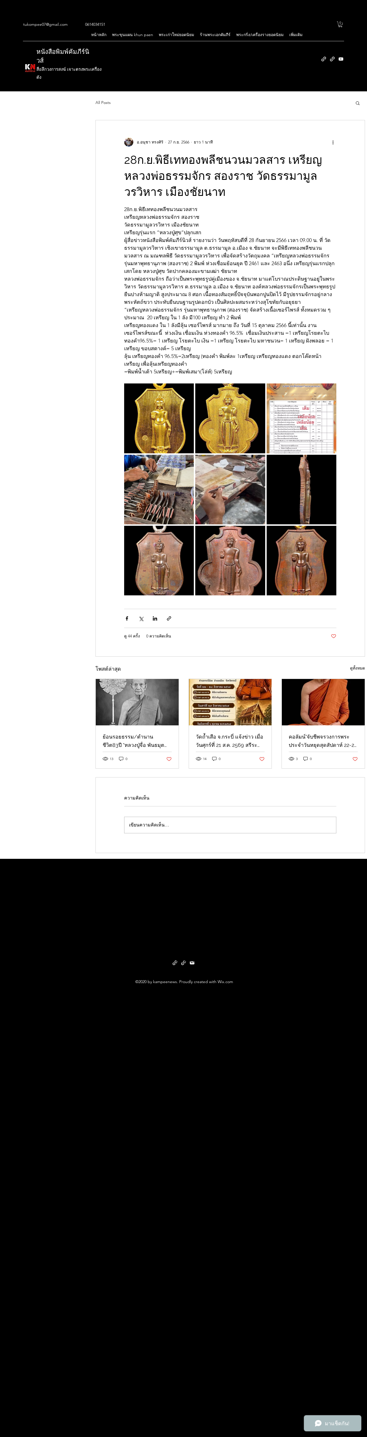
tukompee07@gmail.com (45, 24)
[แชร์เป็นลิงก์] (169, 618)
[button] (340, 24)
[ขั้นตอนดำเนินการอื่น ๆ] (332, 142)
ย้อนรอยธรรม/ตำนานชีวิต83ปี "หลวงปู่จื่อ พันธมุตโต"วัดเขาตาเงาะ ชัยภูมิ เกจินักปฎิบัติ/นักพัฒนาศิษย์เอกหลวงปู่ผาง (134, 741)
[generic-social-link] (324, 59)
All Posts (103, 102)
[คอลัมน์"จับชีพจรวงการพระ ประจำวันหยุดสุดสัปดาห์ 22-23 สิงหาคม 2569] (323, 702)
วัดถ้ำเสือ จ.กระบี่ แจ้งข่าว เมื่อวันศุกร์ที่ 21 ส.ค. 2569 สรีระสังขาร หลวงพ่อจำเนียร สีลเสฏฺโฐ (229, 741)
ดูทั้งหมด (357, 668)
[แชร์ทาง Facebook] (127, 618)
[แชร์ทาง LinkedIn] (155, 618)
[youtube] (341, 59)
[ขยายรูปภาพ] (159, 418)
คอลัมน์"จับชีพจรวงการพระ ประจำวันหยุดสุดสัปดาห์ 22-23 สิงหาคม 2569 (323, 741)
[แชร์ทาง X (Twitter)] (141, 618)
